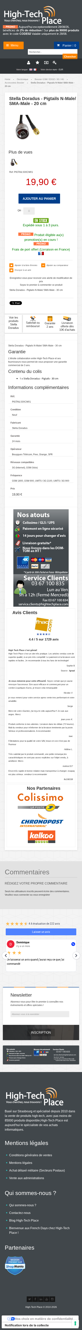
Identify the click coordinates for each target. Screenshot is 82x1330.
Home (7, 79)
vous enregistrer (41, 894)
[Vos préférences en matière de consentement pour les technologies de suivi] (75, 1323)
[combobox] (47, 51)
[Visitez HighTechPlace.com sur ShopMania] (15, 1258)
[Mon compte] (28, 62)
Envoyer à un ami (23, 270)
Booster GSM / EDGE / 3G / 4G (49, 79)
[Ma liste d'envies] (37, 62)
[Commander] (45, 62)
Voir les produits (13, 322)
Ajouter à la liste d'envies (26, 265)
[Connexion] (54, 62)
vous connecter (21, 894)
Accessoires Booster (14, 83)
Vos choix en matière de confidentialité (44, 1319)
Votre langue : (22, 69)
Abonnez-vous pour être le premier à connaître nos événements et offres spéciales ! (36, 1003)
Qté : (20, 210)
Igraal (72, 670)
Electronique (22, 79)
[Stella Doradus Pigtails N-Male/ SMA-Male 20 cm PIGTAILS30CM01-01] (14, 162)
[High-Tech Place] (35, 7)
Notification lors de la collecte (27, 1325)
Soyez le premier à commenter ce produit (41, 285)
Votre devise (46, 69)
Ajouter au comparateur (57, 265)
